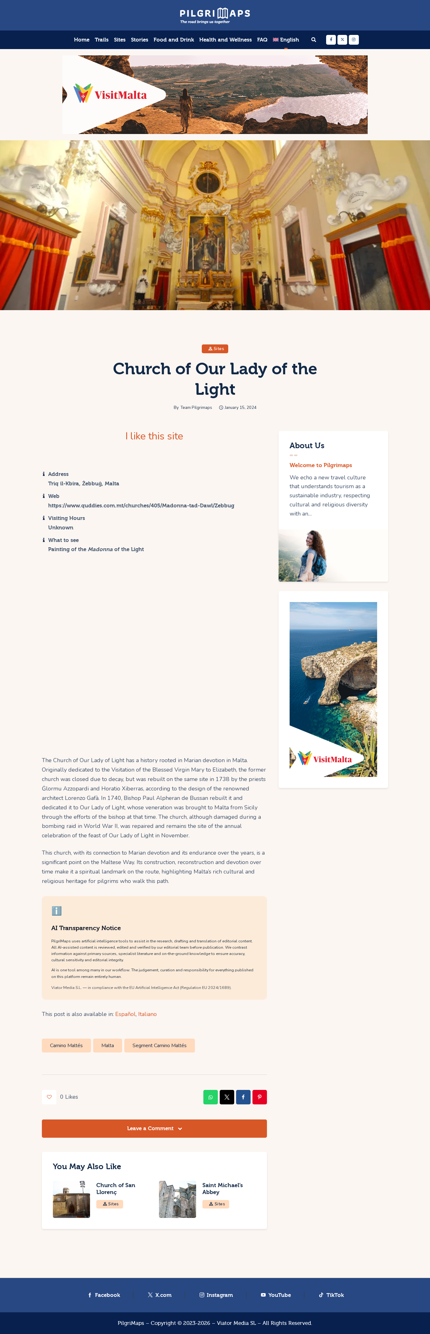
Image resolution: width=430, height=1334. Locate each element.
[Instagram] (354, 40)
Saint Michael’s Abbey (222, 1189)
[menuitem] (286, 39)
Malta (107, 1045)
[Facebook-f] (331, 40)
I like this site (154, 436)
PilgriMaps (131, 1323)
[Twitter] (342, 40)
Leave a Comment (151, 1128)
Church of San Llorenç (115, 1189)
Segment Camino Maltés (160, 1045)
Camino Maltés (66, 1045)
